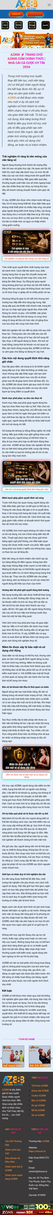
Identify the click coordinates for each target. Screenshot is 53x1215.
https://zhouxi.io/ (37, 1151)
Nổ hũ (34, 1110)
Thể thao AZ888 (40, 1085)
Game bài (36, 1090)
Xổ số (34, 1115)
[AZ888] (26, 5)
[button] (49, 4)
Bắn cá (35, 1100)
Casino (35, 1095)
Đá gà (34, 1105)
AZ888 (11, 97)
